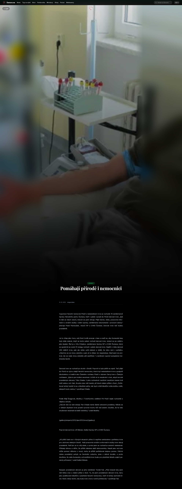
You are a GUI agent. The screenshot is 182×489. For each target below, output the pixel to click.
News (18, 2)
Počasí (62, 2)
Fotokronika (41, 2)
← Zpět (6, 8)
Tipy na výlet (26, 2)
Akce (33, 2)
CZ (176, 2)
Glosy (56, 2)
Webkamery (70, 2)
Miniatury (50, 2)
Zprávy (91, 283)
